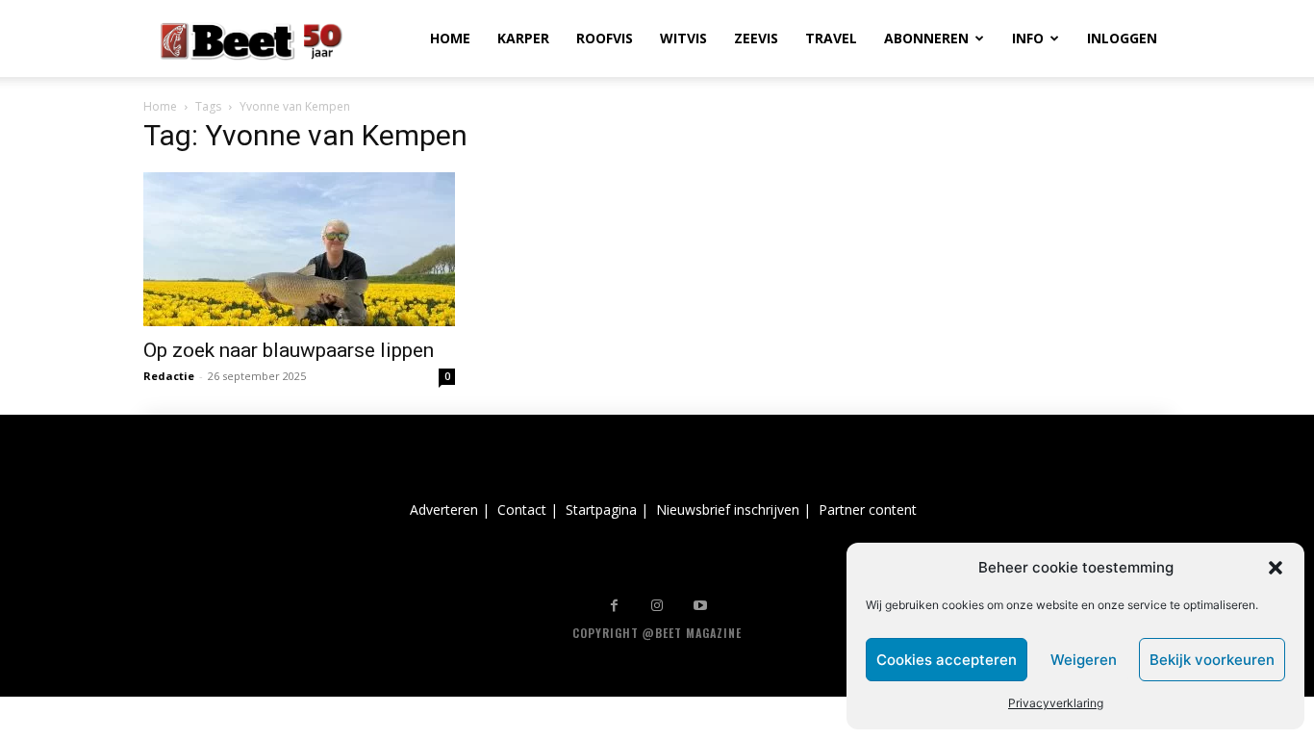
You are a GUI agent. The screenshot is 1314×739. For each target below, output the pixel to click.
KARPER (523, 38)
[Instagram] (657, 606)
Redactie (168, 376)
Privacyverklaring (1055, 703)
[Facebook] (614, 606)
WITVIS (683, 38)
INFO (1028, 38)
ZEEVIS (756, 38)
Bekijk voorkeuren (1212, 659)
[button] (1275, 567)
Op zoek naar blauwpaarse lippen (288, 350)
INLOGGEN (1122, 38)
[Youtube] (701, 606)
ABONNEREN (926, 38)
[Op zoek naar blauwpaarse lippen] (299, 249)
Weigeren (1083, 659)
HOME (450, 38)
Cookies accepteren (946, 659)
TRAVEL (831, 38)
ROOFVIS (604, 38)
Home (160, 106)
